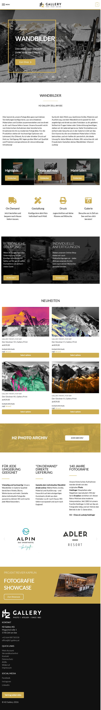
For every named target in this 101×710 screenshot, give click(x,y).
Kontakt (5, 656)
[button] (97, 4)
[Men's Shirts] (17, 172)
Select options (25, 355)
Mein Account (8, 650)
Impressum (7, 668)
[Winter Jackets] (83, 172)
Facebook (6, 678)
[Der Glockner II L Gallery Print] (75, 377)
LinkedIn (5, 685)
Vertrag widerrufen (13, 695)
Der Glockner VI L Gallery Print (14, 342)
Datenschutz (7, 659)
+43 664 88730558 (10, 637)
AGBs (4, 662)
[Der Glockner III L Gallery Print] (25, 376)
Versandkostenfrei (10, 653)
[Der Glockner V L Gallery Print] (75, 322)
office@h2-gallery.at (10, 640)
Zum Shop (24, 62)
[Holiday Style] (50, 172)
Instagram (6, 681)
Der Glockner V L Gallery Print (64, 342)
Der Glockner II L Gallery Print (64, 399)
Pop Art (18, 339)
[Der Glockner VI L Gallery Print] (25, 322)
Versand (8, 352)
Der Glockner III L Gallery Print (14, 397)
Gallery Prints (8, 339)
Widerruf (6, 665)
